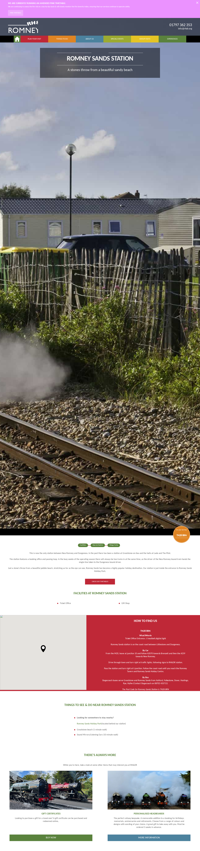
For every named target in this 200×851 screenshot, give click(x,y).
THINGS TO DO (62, 39)
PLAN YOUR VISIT (34, 39)
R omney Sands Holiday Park (89, 724)
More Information (149, 837)
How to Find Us (98, 545)
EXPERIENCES (172, 39)
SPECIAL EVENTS (117, 39)
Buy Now (51, 837)
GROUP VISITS (144, 39)
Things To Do (114, 545)
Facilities (83, 545)
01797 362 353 (180, 25)
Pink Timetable (15, 13)
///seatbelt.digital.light (156, 639)
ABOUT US (90, 39)
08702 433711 (161, 683)
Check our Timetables (100, 581)
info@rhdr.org (185, 28)
